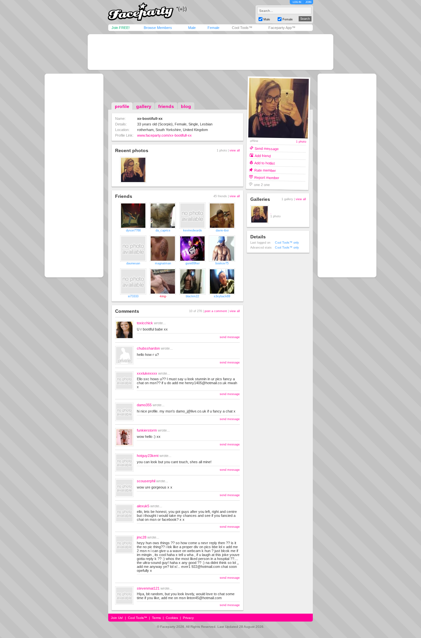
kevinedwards (192, 230)
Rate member (265, 170)
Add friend (263, 155)
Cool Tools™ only (287, 242)
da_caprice (163, 230)
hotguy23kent (148, 456)
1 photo (301, 142)
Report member (266, 177)
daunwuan (133, 263)
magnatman (163, 263)
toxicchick (145, 323)
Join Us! (117, 618)
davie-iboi (222, 230)
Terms (156, 618)
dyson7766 (133, 230)
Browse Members (158, 28)
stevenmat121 (148, 588)
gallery (143, 106)
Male (192, 28)
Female (213, 28)
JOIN (308, 2)
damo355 (144, 405)
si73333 (133, 296)
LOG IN (297, 2)
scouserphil (146, 481)
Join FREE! (120, 28)
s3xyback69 (222, 296)
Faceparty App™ (281, 28)
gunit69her (193, 263)
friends (166, 106)
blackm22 (192, 296)
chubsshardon (148, 348)
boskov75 (222, 263)
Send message (267, 148)
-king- (163, 296)
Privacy (188, 618)
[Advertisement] (210, 52)
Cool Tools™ (242, 28)
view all (235, 150)
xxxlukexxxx (147, 373)
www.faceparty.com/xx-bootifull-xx (164, 135)
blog (186, 106)
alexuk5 (143, 506)
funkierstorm (147, 430)
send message (230, 337)
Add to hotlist (264, 163)
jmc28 (141, 537)
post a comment (216, 311)
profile (122, 106)
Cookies (172, 618)
